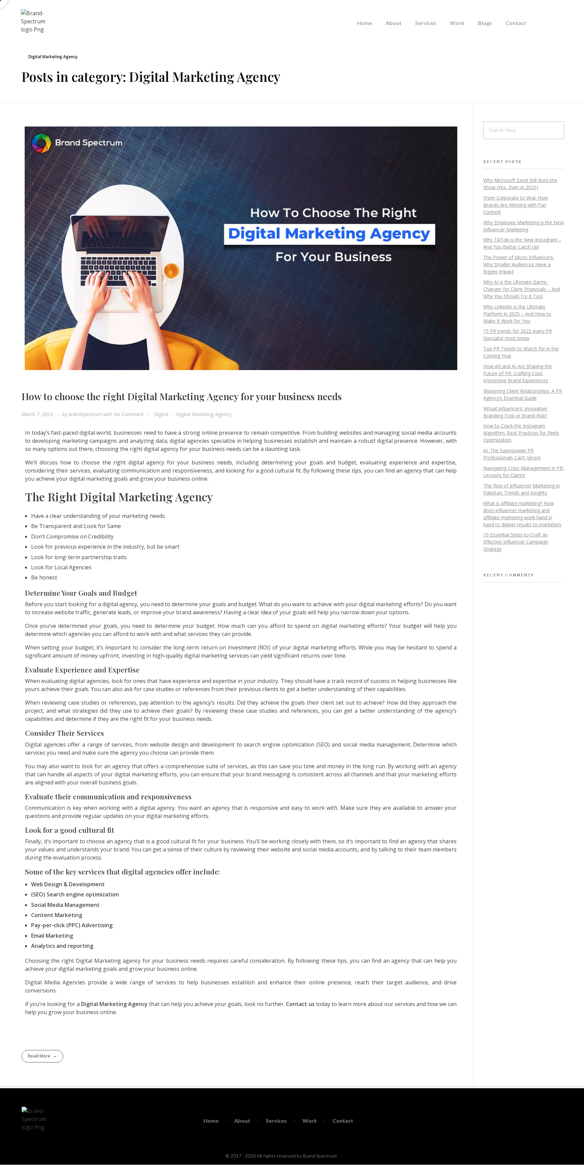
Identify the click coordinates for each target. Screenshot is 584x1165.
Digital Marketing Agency (204, 414)
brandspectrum (86, 414)
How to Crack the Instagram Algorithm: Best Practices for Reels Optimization (521, 432)
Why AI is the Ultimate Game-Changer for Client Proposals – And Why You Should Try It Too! (521, 289)
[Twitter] (527, 1120)
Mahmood (348, 1156)
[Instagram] (542, 1120)
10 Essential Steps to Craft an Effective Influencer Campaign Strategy (515, 541)
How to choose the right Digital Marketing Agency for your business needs (182, 396)
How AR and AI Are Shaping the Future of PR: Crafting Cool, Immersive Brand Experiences (517, 373)
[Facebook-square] (511, 1120)
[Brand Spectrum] (35, 23)
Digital (161, 414)
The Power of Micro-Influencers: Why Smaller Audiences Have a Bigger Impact (518, 264)
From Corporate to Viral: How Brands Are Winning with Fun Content (515, 205)
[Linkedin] (558, 1120)
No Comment (129, 414)
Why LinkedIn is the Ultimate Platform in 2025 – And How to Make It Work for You (517, 313)
